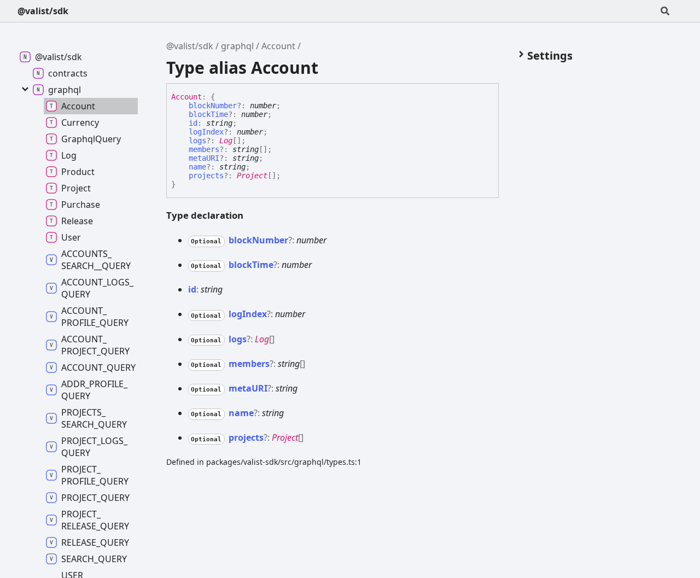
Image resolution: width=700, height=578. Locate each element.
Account (278, 46)
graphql (237, 46)
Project (252, 175)
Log (225, 140)
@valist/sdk (43, 11)
